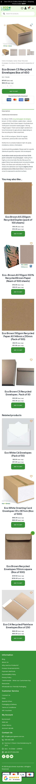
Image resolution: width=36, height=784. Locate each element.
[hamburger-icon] (33, 8)
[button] (31, 25)
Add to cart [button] (18, 234)
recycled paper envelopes (22, 119)
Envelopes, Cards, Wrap (14, 61)
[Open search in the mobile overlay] (18, 13)
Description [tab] (6, 111)
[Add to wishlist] (5, 25)
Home (3, 61)
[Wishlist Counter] (22, 8)
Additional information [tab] (10, 115)
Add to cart (14, 91)
